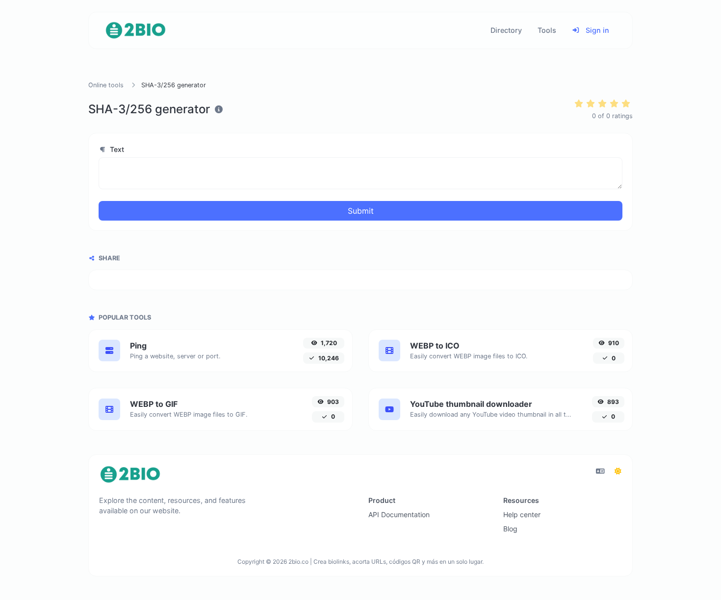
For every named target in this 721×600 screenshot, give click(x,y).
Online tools (106, 85)
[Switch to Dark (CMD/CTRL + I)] (618, 471)
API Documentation (399, 514)
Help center (522, 514)
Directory (506, 30)
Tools (547, 30)
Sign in (596, 30)
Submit (361, 211)
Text (116, 149)
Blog (510, 529)
